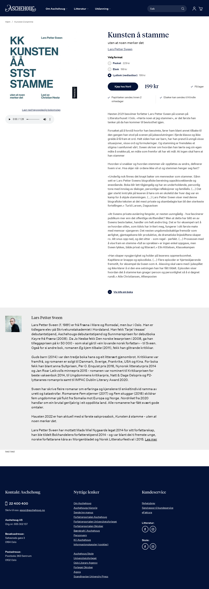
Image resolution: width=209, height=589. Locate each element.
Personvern (80, 535)
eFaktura (147, 512)
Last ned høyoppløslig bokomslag (41, 109)
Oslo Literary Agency (85, 562)
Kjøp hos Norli (123, 86)
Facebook (145, 529)
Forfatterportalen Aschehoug (90, 517)
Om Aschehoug (82, 503)
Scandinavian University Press (91, 576)
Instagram (153, 529)
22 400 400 (18, 503)
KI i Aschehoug (82, 539)
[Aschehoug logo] (20, 8)
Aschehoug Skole (84, 553)
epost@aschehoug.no (32, 510)
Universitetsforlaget (85, 558)
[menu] (78, 8)
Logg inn (194, 8)
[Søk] (183, 8)
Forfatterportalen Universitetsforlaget (95, 521)
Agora (77, 571)
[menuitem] (56, 8)
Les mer (151, 439)
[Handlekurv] (201, 8)
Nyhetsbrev (148, 503)
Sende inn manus (83, 512)
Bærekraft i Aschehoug (87, 530)
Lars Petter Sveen (120, 49)
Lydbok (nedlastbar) (129, 75)
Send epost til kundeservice (157, 507)
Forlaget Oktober (83, 567)
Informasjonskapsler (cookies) (91, 544)
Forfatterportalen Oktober (88, 526)
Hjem (7, 21)
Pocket (121, 63)
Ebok (120, 69)
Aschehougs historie (85, 507)
